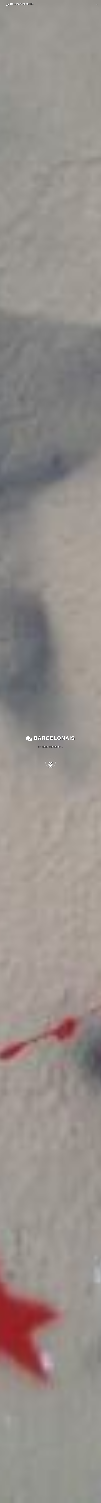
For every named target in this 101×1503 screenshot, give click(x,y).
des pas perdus (21, 4)
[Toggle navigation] (96, 4)
